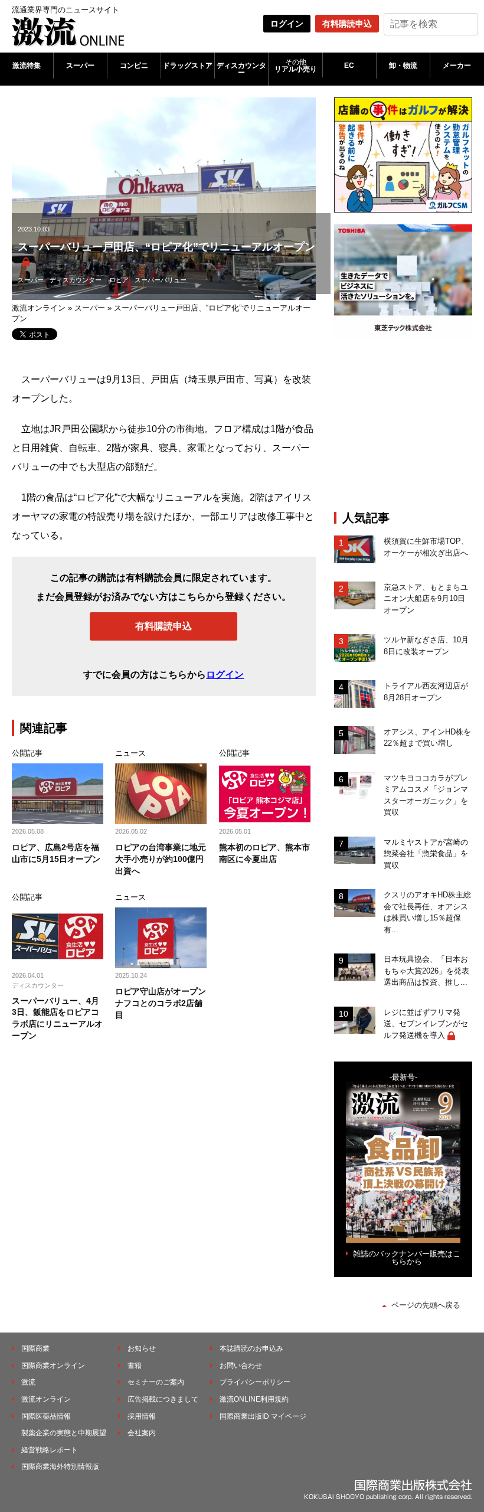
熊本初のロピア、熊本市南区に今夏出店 (264, 853)
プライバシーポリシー (255, 1382)
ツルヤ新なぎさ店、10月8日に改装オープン (426, 645)
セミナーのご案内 (155, 1382)
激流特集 (26, 65)
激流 (28, 1382)
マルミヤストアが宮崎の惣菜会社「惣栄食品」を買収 (426, 854)
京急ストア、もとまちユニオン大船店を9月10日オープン (426, 599)
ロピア (119, 279)
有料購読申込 (347, 23)
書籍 (134, 1365)
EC (349, 65)
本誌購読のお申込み (251, 1348)
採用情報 (141, 1416)
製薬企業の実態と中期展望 (63, 1432)
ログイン (286, 23)
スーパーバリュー (161, 279)
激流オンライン (39, 307)
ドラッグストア (187, 65)
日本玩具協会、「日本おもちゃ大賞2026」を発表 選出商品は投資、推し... (426, 971)
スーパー (80, 65)
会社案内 (141, 1432)
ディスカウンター (241, 69)
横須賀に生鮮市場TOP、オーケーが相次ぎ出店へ (426, 547)
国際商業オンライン (53, 1365)
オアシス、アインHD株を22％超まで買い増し (427, 737)
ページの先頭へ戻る (425, 1305)
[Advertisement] (409, 425)
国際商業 (35, 1348)
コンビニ (134, 65)
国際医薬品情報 (46, 1416)
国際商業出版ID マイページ (263, 1416)
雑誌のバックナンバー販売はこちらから (406, 1257)
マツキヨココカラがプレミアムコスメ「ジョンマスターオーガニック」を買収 (426, 795)
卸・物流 (403, 65)
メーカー (457, 65)
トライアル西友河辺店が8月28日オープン (426, 691)
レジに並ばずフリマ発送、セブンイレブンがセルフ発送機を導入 (426, 1024)
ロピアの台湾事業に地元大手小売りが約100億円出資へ (160, 858)
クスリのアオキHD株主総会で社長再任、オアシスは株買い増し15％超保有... (427, 912)
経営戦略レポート (49, 1450)
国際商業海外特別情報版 (60, 1466)
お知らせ (141, 1348)
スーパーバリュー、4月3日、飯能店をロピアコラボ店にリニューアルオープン (57, 1018)
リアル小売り (295, 65)
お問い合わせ (241, 1365)
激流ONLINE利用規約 (254, 1399)
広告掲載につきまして (162, 1399)
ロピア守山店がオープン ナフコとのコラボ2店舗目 (160, 1003)
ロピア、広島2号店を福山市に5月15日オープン (56, 853)
